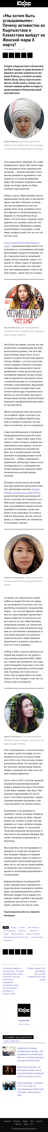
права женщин (37, 937)
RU (32, 1124)
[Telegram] (23, 55)
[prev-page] (4, 1102)
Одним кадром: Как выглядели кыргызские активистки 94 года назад (36, 974)
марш (6, 934)
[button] (4, 3)
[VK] (17, 55)
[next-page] (8, 1102)
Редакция (9, 49)
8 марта (13, 927)
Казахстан (22, 931)
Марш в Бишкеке (33, 934)
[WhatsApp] (30, 55)
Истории (16, 1121)
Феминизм (8, 940)
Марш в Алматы (17, 934)
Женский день (33, 927)
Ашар (26, 1124)
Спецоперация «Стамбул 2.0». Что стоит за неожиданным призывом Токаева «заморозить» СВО (30, 1089)
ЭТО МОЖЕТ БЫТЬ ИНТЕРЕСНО (18, 1037)
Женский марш (9, 931)
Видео (25, 1121)
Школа (39, 1121)
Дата (32, 1121)
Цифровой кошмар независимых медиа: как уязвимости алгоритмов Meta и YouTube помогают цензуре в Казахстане (30, 1054)
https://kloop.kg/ (24, 1024)
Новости (7, 1121)
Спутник (18, 1124)
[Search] (44, 3)
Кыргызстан (33, 931)
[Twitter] (11, 55)
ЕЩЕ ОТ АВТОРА (11, 1041)
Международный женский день (16, 937)
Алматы (22, 927)
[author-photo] (24, 1016)
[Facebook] (5, 55)
